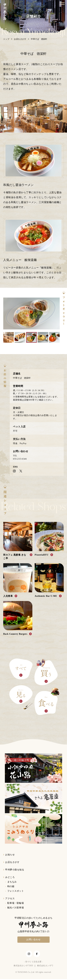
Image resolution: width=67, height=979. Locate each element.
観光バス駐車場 (15, 907)
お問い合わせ (33, 939)
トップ (6, 39)
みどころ (10, 877)
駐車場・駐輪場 (15, 903)
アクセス (10, 898)
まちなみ (12, 882)
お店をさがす (20, 39)
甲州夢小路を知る (14, 869)
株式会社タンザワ (45, 965)
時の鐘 (10, 886)
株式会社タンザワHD (23, 965)
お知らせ (10, 854)
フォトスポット (15, 891)
